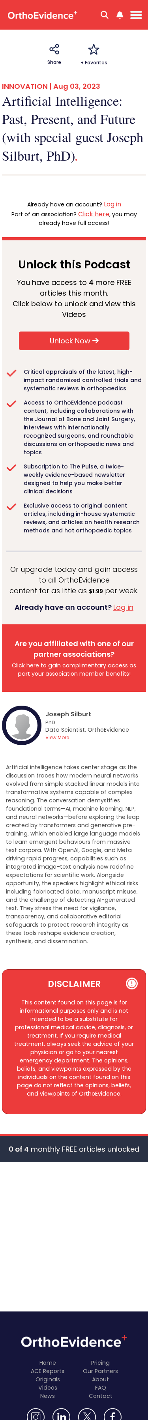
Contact (100, 1396)
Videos (47, 1388)
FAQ (100, 1388)
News (47, 1396)
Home (47, 1363)
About (100, 1379)
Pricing (100, 1363)
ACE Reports (47, 1371)
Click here (93, 214)
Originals (48, 1379)
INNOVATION (25, 86)
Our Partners (100, 1371)
